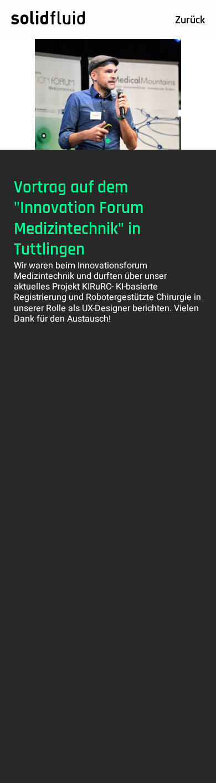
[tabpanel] (108, 94)
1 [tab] (108, 141)
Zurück (190, 20)
